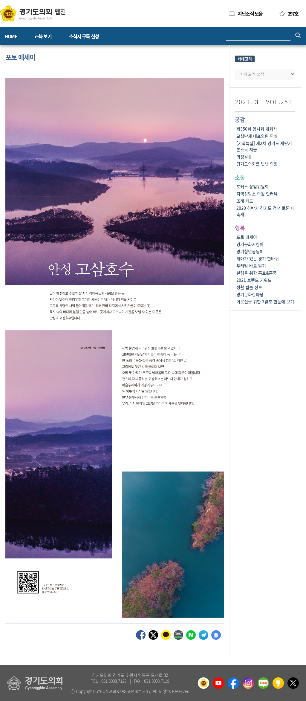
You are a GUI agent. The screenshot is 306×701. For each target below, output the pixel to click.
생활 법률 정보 (249, 287)
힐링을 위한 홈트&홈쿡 (256, 273)
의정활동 (244, 157)
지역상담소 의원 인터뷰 (257, 194)
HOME (10, 36)
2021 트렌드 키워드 (254, 280)
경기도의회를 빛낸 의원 (257, 164)
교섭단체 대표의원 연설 (257, 136)
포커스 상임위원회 (252, 186)
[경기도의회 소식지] (32, 13)
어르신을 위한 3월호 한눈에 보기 (265, 301)
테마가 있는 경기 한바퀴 (257, 258)
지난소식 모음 (250, 13)
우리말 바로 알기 (251, 266)
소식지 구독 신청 (84, 36)
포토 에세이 (246, 237)
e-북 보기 (43, 36)
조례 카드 (244, 201)
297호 (293, 13)
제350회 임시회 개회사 (256, 129)
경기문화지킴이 (250, 244)
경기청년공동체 (250, 251)
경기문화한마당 (250, 294)
